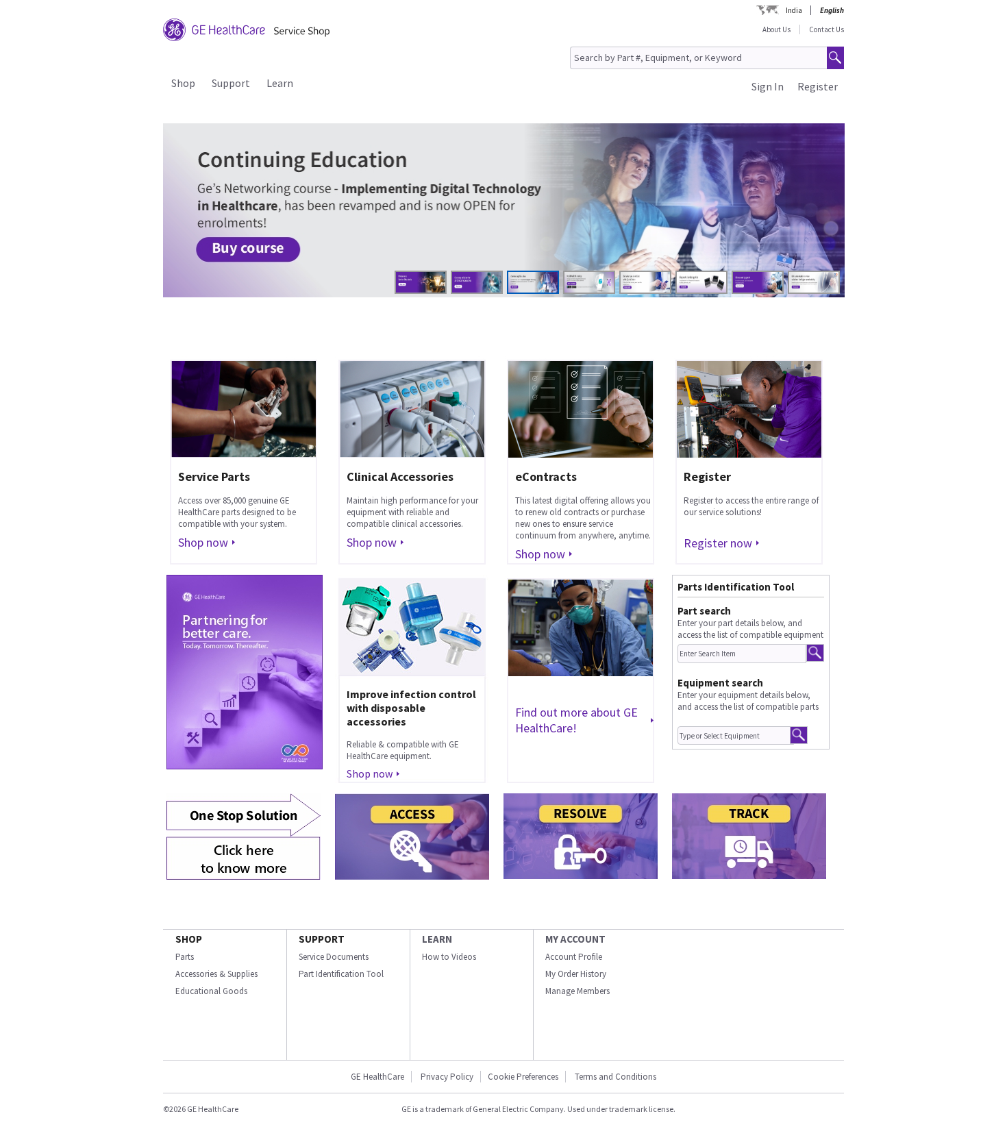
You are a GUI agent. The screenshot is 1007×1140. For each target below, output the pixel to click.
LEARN (437, 938)
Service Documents (334, 957)
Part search (704, 610)
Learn (279, 83)
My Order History (575, 974)
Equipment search (720, 682)
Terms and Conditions (615, 1076)
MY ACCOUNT (575, 938)
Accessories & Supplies (216, 974)
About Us (776, 29)
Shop (183, 83)
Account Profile (573, 957)
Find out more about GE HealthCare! (576, 720)
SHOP (188, 938)
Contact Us (826, 29)
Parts (184, 957)
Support (231, 83)
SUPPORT (322, 938)
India (794, 10)
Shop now (203, 542)
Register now (718, 543)
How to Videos (449, 957)
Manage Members (577, 991)
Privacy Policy (447, 1076)
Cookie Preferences (523, 1076)
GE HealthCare (377, 1076)
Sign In (767, 86)
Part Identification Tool (341, 974)
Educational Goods (211, 991)
